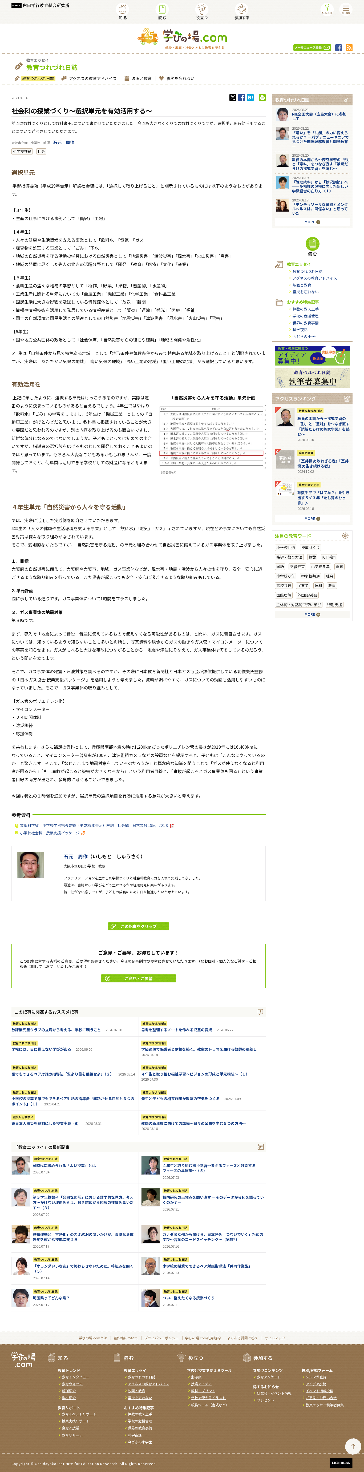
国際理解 (283, 595)
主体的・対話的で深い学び (298, 604)
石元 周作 (63, 142)
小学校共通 (22, 151)
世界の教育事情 (306, 323)
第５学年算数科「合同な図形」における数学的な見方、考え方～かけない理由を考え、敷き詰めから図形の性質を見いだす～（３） (83, 1202)
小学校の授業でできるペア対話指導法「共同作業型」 (207, 1266)
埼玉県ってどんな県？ (51, 1297)
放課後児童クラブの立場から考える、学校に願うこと (56, 1029)
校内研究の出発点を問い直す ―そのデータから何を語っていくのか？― (213, 1200)
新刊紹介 (69, 1390)
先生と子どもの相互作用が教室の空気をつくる (180, 1098)
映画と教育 (142, 78)
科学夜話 (300, 329)
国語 (280, 566)
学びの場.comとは (93, 1337)
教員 (332, 585)
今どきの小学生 (306, 336)
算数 (312, 557)
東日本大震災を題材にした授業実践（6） (46, 1123)
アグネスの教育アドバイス (93, 78)
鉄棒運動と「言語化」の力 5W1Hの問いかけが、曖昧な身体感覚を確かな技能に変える (83, 1237)
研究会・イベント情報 (274, 1393)
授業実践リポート (76, 1420)
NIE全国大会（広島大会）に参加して (319, 116)
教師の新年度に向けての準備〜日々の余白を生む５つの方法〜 (193, 1123)
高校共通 (283, 585)
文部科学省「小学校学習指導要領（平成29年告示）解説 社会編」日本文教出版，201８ (94, 825)
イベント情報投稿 (319, 1390)
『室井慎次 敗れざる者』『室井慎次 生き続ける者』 (323, 463)
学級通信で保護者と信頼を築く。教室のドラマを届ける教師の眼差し (199, 1049)
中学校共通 (310, 576)
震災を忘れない (181, 78)
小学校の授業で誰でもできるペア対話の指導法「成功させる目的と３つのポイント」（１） (72, 1101)
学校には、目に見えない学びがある (41, 1049)
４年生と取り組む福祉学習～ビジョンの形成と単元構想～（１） (195, 1074)
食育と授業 (70, 1427)
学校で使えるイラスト (208, 1397)
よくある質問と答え (242, 1337)
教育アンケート (269, 1376)
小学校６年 (285, 576)
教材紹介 (69, 1397)
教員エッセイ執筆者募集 (325, 1404)
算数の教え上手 (306, 309)
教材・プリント (203, 1390)
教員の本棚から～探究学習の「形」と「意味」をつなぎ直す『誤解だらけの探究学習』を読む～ (321, 164)
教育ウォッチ (72, 1383)
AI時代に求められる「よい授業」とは (64, 1165)
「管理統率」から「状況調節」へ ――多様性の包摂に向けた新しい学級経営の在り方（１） (320, 186)
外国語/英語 (307, 595)
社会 (41, 151)
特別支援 (334, 604)
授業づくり (310, 547)
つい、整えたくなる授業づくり (189, 1297)
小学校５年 (320, 566)
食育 (339, 566)
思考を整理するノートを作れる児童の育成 (176, 1029)
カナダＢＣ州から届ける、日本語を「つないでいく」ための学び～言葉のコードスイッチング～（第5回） (213, 1237)
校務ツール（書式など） (210, 1404)
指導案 (196, 1376)
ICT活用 (329, 557)
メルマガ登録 (316, 1376)
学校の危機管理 (306, 316)
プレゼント (265, 1400)
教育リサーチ (72, 1435)
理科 (318, 585)
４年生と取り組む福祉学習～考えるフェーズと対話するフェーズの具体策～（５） (209, 1168)
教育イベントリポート (79, 1414)
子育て (303, 585)
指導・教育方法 (289, 557)
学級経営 (297, 566)
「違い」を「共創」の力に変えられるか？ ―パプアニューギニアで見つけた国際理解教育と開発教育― (320, 139)
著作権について (126, 1337)
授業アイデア (201, 1383)
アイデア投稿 (316, 1383)
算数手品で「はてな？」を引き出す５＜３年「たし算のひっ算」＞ (323, 498)
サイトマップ (275, 1337)
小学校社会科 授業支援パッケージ (50, 832)
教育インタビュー (76, 1376)
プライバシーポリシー (161, 1337)
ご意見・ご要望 (139, 978)
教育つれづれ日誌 (38, 78)
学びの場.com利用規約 (203, 1337)
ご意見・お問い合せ (321, 1397)
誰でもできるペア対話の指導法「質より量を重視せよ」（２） (62, 1074)
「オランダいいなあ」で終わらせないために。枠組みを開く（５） (83, 1268)
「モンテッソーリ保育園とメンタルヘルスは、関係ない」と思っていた (320, 209)
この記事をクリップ (139, 926)
